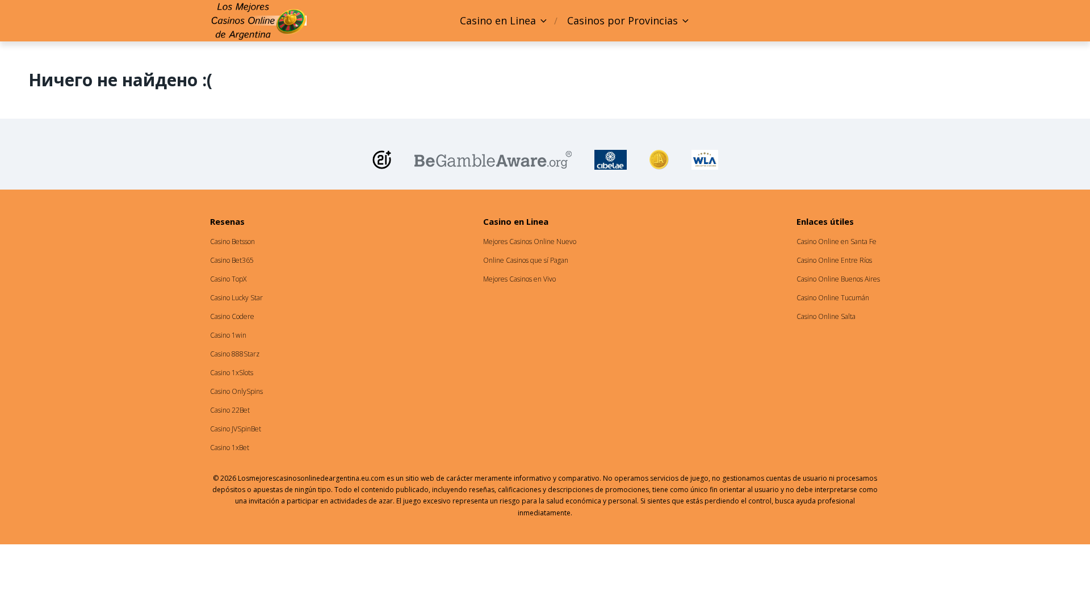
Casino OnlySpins (236, 391)
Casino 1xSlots (231, 372)
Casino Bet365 (232, 260)
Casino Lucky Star (236, 298)
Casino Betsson (232, 241)
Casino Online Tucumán (832, 298)
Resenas (227, 221)
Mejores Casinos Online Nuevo (529, 241)
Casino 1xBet (229, 447)
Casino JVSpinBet (235, 429)
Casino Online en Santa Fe (836, 241)
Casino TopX (228, 279)
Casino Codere (232, 316)
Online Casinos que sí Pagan (525, 260)
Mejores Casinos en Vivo (519, 279)
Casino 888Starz (234, 354)
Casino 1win (228, 335)
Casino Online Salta (826, 316)
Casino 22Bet (230, 410)
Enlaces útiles (825, 221)
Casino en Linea (498, 20)
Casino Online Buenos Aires (838, 279)
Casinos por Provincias (622, 20)
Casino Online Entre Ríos (834, 260)
